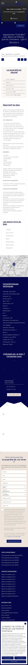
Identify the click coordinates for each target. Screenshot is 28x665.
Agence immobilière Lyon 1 (8, 574)
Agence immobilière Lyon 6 (8, 586)
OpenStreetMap (20, 276)
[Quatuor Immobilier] (21, 3)
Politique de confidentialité (8, 620)
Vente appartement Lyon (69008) (10, 560)
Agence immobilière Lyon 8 (8, 591)
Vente (2, 54)
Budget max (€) (7, 498)
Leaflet (14, 276)
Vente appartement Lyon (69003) (10, 557)
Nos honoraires (5, 610)
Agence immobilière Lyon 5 (8, 584)
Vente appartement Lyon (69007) (10, 562)
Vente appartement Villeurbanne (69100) (11, 555)
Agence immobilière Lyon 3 (8, 579)
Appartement (9, 54)
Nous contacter (5, 615)
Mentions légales (5, 617)
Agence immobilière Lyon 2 (8, 577)
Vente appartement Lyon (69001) (10, 565)
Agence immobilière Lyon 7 (8, 589)
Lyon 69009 (17, 54)
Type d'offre (5, 486)
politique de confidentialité (14, 536)
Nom (4, 475)
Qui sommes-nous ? (6, 605)
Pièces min (5, 505)
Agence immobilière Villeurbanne (9, 596)
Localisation (5, 493)
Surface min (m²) (7, 502)
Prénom (5, 472)
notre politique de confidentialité (9, 655)
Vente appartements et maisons (9, 612)
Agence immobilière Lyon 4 (8, 581)
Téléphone (5, 483)
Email (4, 479)
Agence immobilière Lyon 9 (8, 593)
